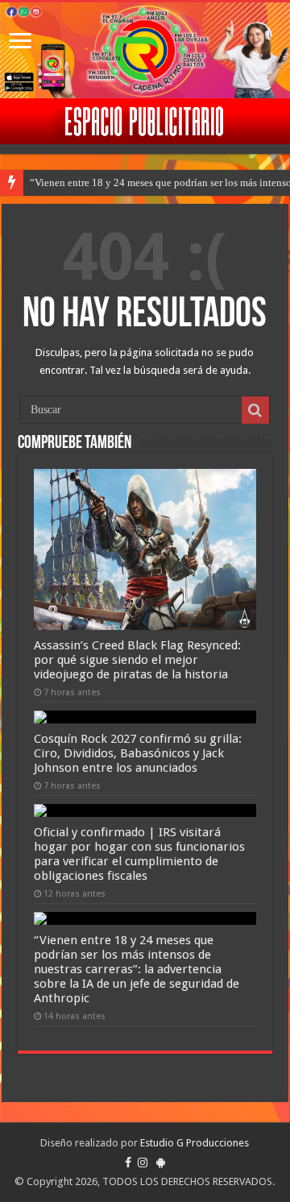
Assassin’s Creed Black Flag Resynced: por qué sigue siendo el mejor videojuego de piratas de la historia (137, 660)
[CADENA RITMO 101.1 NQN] (145, 50)
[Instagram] (142, 1162)
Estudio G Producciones (194, 1143)
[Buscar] (255, 410)
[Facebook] (128, 1162)
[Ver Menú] (20, 42)
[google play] (161, 1162)
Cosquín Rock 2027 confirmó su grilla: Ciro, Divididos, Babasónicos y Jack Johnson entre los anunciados (138, 753)
